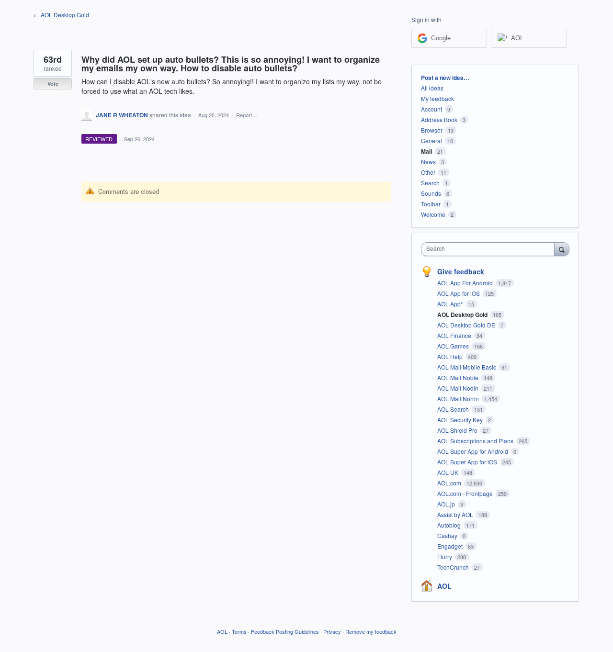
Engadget (450, 546)
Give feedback (460, 271)
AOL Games (453, 346)
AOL (444, 586)
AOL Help (450, 356)
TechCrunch (453, 567)
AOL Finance (455, 335)
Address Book (439, 119)
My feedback (437, 98)
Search (430, 183)
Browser (432, 130)
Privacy (332, 631)
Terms (239, 631)
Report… (246, 115)
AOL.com (450, 483)
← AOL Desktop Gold (61, 15)
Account (431, 109)
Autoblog (449, 525)
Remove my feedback (371, 631)
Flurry (445, 556)
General (431, 140)
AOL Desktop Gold (463, 314)
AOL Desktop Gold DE (467, 325)
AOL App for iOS (459, 293)
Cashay (448, 535)
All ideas (432, 88)
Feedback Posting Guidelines (285, 631)
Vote (52, 83)
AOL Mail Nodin (458, 388)
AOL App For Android (465, 283)
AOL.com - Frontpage (465, 493)
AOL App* (451, 304)
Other (428, 172)
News (428, 161)
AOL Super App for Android (473, 451)
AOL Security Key (460, 420)
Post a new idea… (445, 77)
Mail (426, 151)
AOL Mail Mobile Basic (467, 367)
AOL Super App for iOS (468, 462)
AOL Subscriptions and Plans (476, 441)
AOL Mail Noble (458, 377)
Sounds (431, 193)
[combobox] (490, 249)
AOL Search (453, 409)
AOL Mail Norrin (458, 398)
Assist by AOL (456, 514)
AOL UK (448, 472)
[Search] (561, 249)
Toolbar (431, 204)
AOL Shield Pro (458, 430)
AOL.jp (446, 504)
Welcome (433, 214)
